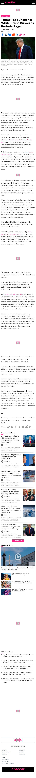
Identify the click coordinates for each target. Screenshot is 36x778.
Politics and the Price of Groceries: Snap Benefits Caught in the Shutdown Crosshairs (11, 474)
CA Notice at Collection (8, 763)
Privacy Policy (5, 759)
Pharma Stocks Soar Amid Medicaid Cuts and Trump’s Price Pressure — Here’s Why (11, 509)
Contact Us (22, 754)
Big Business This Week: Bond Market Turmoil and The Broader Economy (18, 655)
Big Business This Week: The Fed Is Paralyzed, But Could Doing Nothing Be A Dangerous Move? (18, 680)
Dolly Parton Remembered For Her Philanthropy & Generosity (20, 574)
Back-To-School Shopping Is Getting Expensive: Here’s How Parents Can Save (22, 582)
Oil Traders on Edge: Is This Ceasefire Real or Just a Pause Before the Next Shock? (10, 439)
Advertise (21, 752)
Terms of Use (5, 761)
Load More (18, 541)
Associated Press (8, 29)
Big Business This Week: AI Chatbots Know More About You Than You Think (17, 673)
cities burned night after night (13, 294)
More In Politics (7, 433)
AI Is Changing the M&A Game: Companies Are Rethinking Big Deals (22, 590)
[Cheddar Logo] (10, 2)
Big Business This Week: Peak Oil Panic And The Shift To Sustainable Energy (18, 661)
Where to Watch (6, 752)
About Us (4, 754)
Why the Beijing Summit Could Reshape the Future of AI (11, 457)
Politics (5, 16)
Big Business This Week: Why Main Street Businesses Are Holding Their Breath (17, 667)
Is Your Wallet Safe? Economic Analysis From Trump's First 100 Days (11, 527)
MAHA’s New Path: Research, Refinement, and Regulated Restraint (10, 492)
